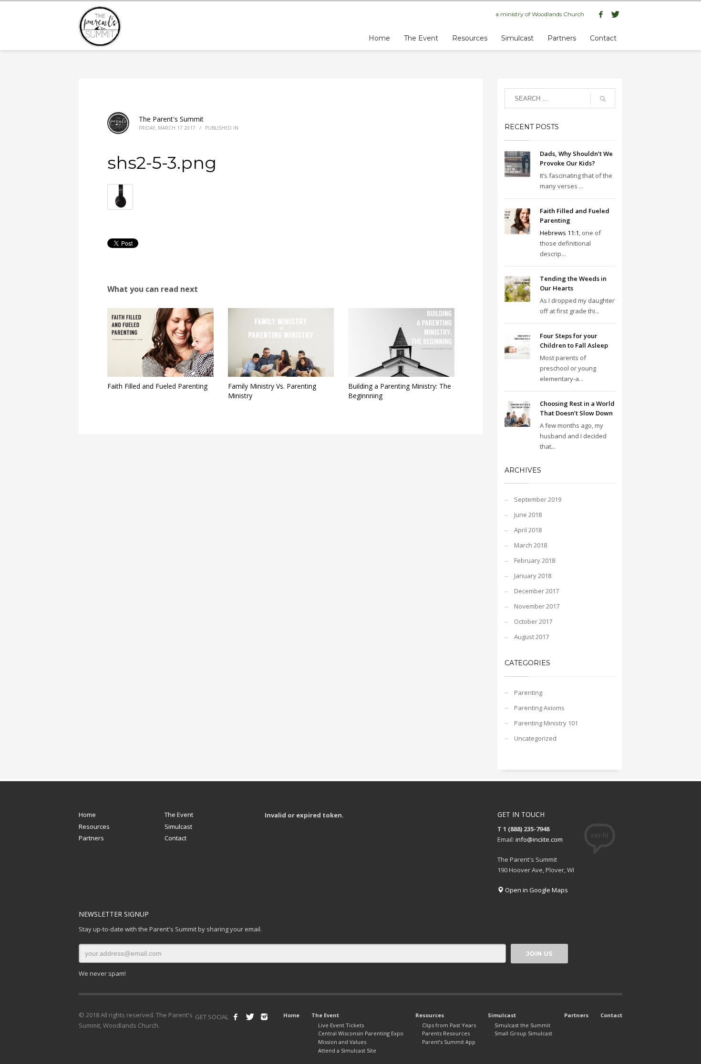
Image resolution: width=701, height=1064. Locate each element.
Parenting (528, 692)
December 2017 (536, 591)
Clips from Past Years (449, 1025)
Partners (91, 838)
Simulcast (178, 826)
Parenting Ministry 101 (546, 723)
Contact (175, 838)
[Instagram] (264, 1017)
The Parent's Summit (171, 119)
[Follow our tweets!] (250, 1017)
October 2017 (533, 621)
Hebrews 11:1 (559, 232)
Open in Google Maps (536, 890)
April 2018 (528, 530)
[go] (602, 99)
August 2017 (531, 636)
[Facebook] (601, 14)
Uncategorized (535, 738)
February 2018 (534, 560)
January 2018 (532, 575)
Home (87, 814)
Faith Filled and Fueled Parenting (157, 386)
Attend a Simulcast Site (347, 1050)
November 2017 (536, 606)
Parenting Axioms (539, 707)
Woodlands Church (558, 14)
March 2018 (530, 545)
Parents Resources (446, 1033)
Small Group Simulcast (523, 1033)
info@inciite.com (539, 839)
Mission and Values (342, 1041)
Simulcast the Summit (522, 1025)
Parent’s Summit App (448, 1041)
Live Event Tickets (341, 1025)
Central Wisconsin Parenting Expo (360, 1033)
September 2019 (537, 499)
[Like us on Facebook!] (235, 1017)
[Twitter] (615, 14)
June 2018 (528, 514)
